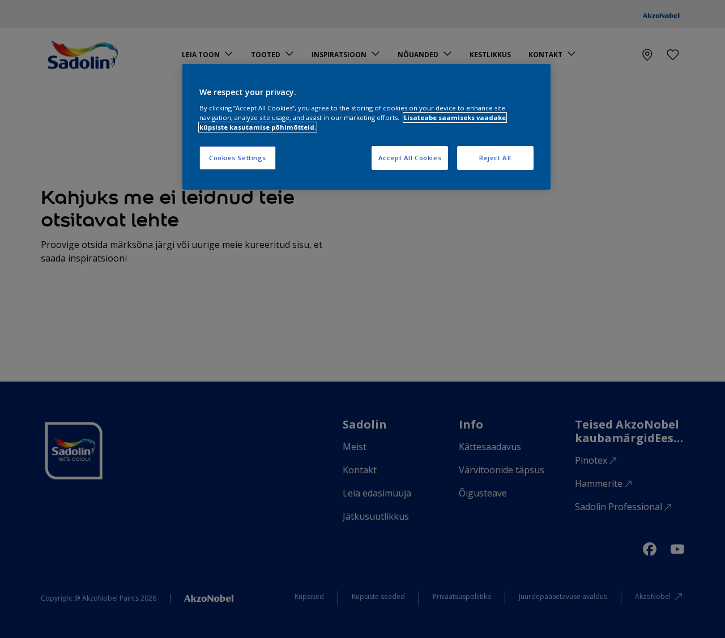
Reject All (495, 157)
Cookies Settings (237, 157)
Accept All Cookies (409, 157)
